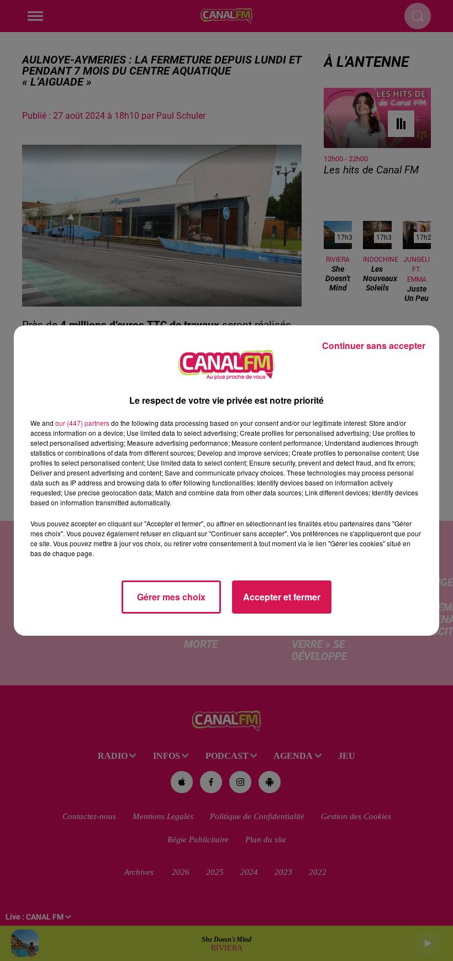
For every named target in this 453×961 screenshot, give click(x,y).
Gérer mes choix (171, 596)
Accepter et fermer (281, 596)
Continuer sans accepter (373, 345)
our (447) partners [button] (82, 422)
